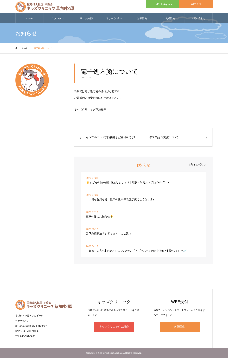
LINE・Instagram (163, 4)
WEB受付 (196, 4)
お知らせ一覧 (196, 164)
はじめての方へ (114, 18)
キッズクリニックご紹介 (114, 326)
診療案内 (142, 18)
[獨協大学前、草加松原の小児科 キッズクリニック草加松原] (44, 7)
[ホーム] (16, 48)
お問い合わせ (198, 18)
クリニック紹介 (86, 18)
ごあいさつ (58, 18)
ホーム (29, 18)
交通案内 (170, 18)
